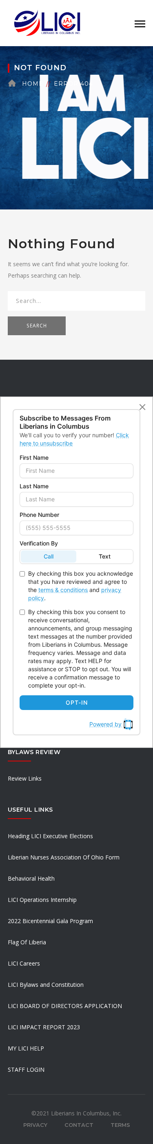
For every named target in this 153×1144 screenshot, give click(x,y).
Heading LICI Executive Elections (50, 836)
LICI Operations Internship (42, 900)
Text (105, 556)
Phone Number (39, 514)
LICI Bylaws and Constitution (46, 984)
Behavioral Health (31, 878)
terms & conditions (63, 589)
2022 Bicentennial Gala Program (50, 921)
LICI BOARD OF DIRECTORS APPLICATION (65, 1006)
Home (32, 83)
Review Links (25, 778)
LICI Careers (24, 963)
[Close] (142, 407)
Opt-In (77, 702)
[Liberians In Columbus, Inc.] (48, 22)
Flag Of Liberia (27, 942)
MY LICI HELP (26, 1048)
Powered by (105, 724)
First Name (34, 457)
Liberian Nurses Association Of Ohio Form (64, 857)
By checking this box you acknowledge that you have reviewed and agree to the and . (80, 585)
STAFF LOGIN (26, 1069)
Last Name (34, 486)
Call (48, 556)
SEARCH (37, 325)
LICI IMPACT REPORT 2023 (44, 1027)
